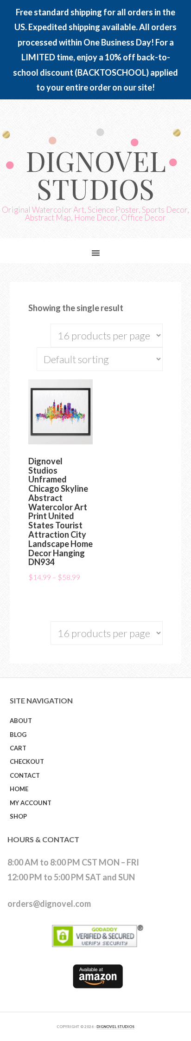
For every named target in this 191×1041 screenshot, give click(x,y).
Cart (18, 748)
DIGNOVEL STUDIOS (115, 1026)
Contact (25, 775)
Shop (18, 816)
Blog (18, 734)
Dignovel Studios (95, 174)
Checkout (27, 761)
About (21, 720)
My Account (30, 803)
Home (19, 789)
